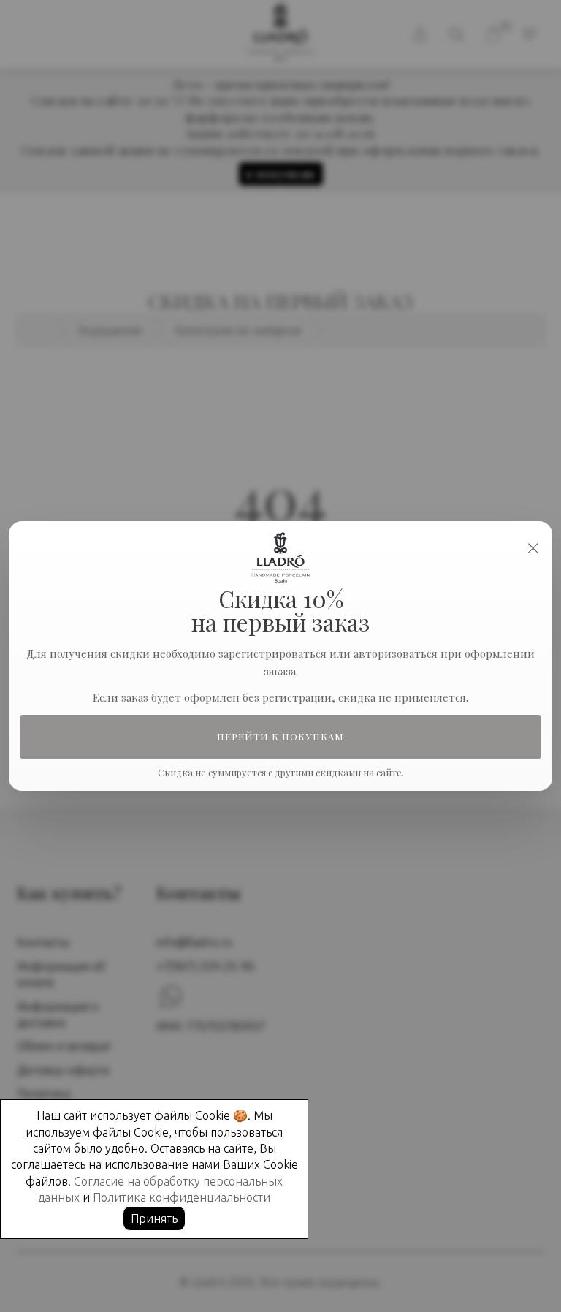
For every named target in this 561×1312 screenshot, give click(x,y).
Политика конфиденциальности (181, 1197)
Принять (154, 1218)
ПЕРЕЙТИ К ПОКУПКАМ (281, 737)
